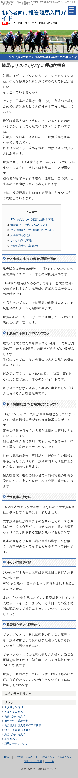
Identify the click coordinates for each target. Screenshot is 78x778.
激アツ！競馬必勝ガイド (19, 729)
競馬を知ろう (47, 757)
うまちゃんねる (13, 711)
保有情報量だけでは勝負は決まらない (32, 229)
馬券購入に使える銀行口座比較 (22, 725)
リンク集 (49, 761)
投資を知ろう (64, 757)
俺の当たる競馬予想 (16, 720)
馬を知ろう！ (12, 738)
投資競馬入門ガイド (46, 769)
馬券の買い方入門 (15, 716)
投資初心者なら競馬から (25, 245)
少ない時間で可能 (21, 240)
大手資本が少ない (21, 235)
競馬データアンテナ (16, 743)
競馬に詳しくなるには (25, 757)
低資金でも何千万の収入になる (29, 224)
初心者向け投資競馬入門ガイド (34, 15)
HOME (7, 757)
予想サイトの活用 (33, 761)
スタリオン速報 (13, 707)
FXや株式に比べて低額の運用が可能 (32, 219)
